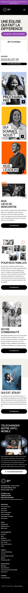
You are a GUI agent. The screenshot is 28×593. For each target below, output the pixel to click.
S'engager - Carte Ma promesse (15, 34)
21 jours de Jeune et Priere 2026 (9, 570)
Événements (4, 518)
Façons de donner (5, 577)
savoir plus (15, 225)
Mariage (3, 558)
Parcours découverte (6, 544)
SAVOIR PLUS (15, 287)
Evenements (4, 572)
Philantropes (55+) (5, 560)
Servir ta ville (4, 542)
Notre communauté (6, 512)
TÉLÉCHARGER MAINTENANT (15, 471)
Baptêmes (3, 538)
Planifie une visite (15, 63)
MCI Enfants (9, 552)
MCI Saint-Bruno (5, 526)
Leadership (4, 508)
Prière (2, 546)
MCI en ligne (4, 528)
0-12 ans (3, 552)
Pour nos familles (5, 514)
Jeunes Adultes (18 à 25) (7, 556)
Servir (2, 536)
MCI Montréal (4, 524)
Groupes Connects (6, 540)
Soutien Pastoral (5, 568)
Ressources (4, 510)
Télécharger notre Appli (7, 516)
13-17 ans (3, 554)
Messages (3, 566)
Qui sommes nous (5, 506)
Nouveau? (3, 534)
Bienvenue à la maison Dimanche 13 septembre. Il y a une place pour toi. (14, 2)
